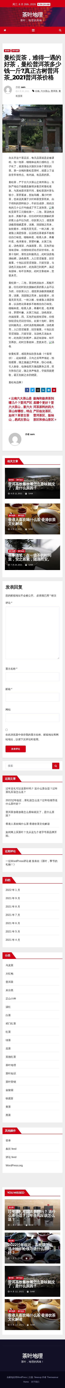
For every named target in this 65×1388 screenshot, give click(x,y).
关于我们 (35, 1382)
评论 (9, 602)
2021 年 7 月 (13, 915)
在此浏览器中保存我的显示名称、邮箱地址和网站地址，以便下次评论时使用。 (32, 737)
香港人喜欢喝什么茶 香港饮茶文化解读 (32, 521)
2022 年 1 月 (13, 890)
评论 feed (11, 1157)
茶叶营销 (11, 1081)
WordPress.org (14, 1165)
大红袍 (9, 973)
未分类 (9, 990)
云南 (37, 91)
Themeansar (52, 1377)
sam (23, 87)
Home (26, 1382)
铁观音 (9, 1098)
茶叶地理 (32, 14)
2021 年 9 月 (13, 898)
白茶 (8, 1015)
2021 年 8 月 (13, 906)
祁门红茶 (11, 1023)
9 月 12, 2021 (17, 1292)
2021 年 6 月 (13, 923)
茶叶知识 (19, 480)
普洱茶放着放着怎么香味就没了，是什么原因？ (31, 486)
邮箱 (9, 689)
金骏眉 (9, 1090)
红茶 (8, 1032)
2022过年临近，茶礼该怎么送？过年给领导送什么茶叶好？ (30, 1248)
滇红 (8, 1007)
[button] (60, 30)
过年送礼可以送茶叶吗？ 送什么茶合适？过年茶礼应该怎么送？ (32, 1215)
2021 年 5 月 (13, 931)
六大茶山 (45, 91)
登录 (8, 1140)
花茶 (8, 1048)
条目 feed (11, 1148)
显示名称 (11, 668)
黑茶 (8, 1115)
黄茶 (8, 1106)
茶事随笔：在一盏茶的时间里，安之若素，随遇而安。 (29, 557)
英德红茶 (11, 1056)
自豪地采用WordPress (17, 1377)
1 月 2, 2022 (17, 1225)
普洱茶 (7, 50)
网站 (8, 709)
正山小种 (11, 998)
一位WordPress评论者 (18, 861)
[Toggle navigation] (33, 30)
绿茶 (8, 1040)
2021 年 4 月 (13, 940)
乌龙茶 (9, 965)
